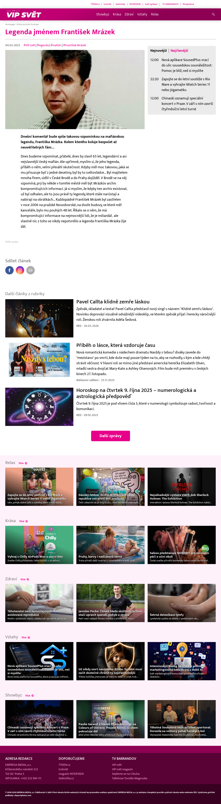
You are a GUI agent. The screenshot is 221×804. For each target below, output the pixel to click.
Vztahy (142, 14)
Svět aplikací (151, 4)
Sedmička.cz (66, 778)
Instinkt (107, 4)
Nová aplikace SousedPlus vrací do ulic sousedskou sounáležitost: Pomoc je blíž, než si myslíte (187, 65)
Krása (117, 14)
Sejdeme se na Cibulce (126, 774)
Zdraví (129, 14)
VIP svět (117, 765)
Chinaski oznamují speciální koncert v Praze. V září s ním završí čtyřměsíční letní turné (187, 103)
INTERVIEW (135, 4)
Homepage (10, 24)
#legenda (43, 45)
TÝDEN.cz (95, 4)
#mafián (56, 45)
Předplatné (188, 4)
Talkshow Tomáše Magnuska (129, 778)
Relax (155, 14)
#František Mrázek (74, 45)
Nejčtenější (179, 51)
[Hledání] (214, 14)
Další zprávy (111, 435)
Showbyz (102, 14)
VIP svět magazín (122, 769)
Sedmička (120, 4)
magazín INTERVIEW (71, 774)
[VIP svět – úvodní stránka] (24, 14)
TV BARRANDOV (170, 4)
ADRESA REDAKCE (18, 758)
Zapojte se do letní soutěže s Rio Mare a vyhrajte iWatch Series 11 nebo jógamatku (186, 84)
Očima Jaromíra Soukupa (28, 24)
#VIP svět (29, 45)
